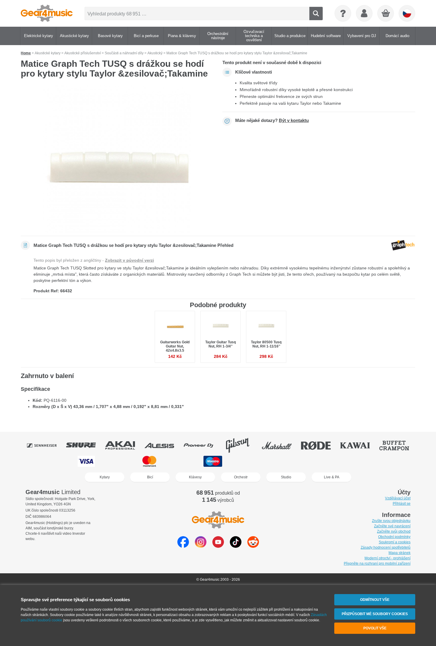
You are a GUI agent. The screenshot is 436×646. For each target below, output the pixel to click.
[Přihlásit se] (364, 13)
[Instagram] (200, 546)
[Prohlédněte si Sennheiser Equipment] (46, 445)
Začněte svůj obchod (393, 531)
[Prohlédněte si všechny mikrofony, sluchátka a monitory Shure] (85, 445)
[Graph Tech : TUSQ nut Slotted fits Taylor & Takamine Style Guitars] (117, 159)
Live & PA (331, 477)
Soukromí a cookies (394, 542)
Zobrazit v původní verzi (129, 260)
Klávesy (195, 477)
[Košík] (386, 13)
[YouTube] (218, 546)
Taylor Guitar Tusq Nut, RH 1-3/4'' (220, 344)
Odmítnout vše (374, 600)
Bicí (150, 477)
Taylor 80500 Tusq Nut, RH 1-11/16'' (266, 344)
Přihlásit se (401, 503)
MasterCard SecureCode (280, 461)
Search (316, 13)
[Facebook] (183, 546)
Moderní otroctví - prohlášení (387, 558)
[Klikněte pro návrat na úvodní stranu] (47, 13)
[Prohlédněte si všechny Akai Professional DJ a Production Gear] (124, 445)
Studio (286, 477)
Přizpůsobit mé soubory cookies (375, 614)
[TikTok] (235, 546)
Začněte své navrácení (392, 526)
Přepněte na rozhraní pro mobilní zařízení (377, 563)
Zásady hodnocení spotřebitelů (385, 547)
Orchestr (241, 477)
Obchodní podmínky (394, 537)
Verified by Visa (348, 461)
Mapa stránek (399, 553)
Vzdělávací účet (397, 498)
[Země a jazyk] (407, 13)
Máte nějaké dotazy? (272, 120)
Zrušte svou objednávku (391, 521)
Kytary (105, 477)
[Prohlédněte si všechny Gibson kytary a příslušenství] (241, 445)
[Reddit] (253, 546)
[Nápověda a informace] (343, 13)
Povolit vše (374, 628)
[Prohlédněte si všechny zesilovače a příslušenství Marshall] (280, 445)
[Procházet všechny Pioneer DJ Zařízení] (202, 445)
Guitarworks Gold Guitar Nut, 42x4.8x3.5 (175, 346)
